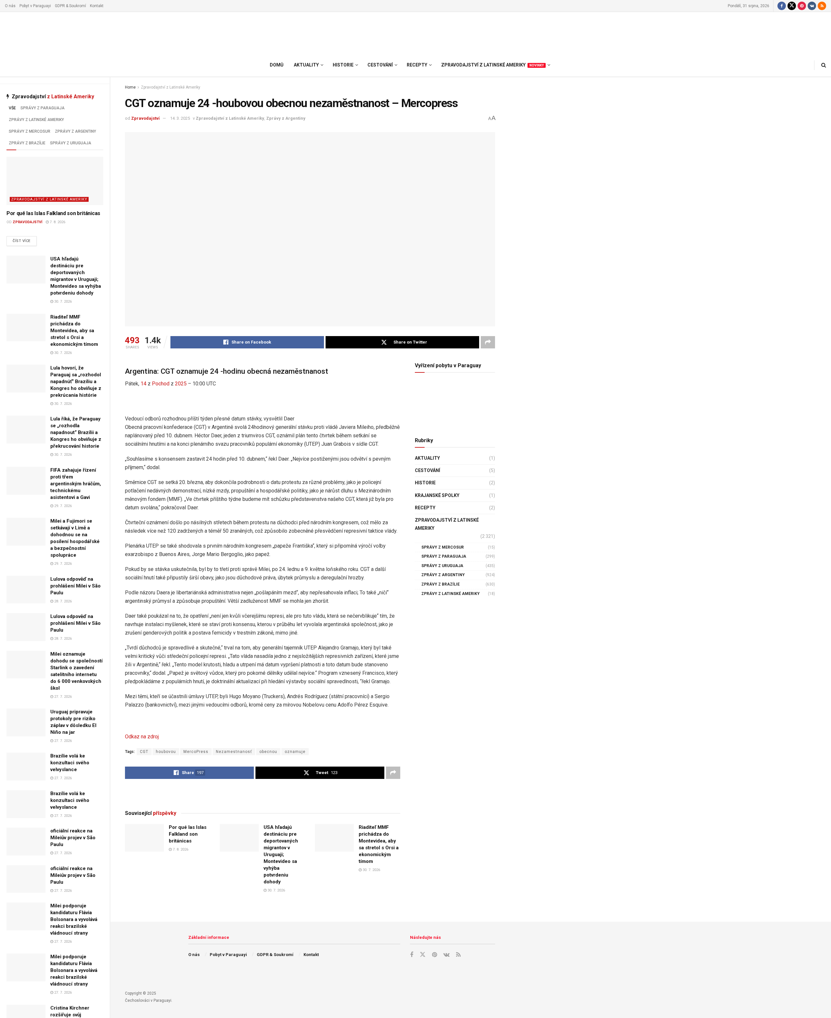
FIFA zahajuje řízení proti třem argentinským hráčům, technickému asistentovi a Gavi (75, 483)
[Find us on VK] (812, 6)
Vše (12, 108)
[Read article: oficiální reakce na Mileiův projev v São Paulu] (25, 841)
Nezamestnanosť (234, 751)
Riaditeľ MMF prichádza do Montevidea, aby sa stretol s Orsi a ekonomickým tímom (74, 330)
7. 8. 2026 (57, 222)
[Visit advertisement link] (262, 793)
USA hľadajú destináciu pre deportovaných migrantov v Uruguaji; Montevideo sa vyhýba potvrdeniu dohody (281, 854)
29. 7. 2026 (62, 506)
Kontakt (97, 6)
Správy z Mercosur (29, 131)
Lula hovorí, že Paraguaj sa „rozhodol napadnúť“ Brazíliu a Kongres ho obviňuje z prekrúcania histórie (75, 381)
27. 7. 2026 (62, 697)
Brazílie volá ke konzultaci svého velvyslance (69, 762)
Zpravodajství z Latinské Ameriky (49, 199)
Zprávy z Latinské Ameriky (36, 119)
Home (130, 87)
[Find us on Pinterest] (802, 6)
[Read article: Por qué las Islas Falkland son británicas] (54, 181)
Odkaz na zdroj (142, 736)
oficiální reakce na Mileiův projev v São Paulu (72, 837)
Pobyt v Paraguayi (35, 6)
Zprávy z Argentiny (75, 131)
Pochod (160, 384)
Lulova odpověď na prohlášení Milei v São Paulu (75, 586)
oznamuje (295, 751)
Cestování (427, 470)
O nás (10, 6)
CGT (144, 751)
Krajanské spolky (437, 495)
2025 (181, 384)
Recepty (425, 507)
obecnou (268, 751)
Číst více (25, 240)
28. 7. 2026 (62, 601)
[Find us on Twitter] (792, 6)
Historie (425, 482)
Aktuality (427, 458)
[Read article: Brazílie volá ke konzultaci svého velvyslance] (25, 767)
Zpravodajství (27, 222)
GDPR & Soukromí (70, 6)
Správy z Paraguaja (42, 108)
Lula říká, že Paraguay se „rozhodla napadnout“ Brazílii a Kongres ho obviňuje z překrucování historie (75, 432)
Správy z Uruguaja (70, 143)
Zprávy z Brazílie (27, 143)
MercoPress (195, 751)
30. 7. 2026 (62, 301)
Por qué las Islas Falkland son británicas (53, 213)
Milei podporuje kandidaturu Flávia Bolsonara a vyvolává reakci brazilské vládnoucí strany (73, 919)
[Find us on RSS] (822, 6)
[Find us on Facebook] (781, 6)
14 (143, 384)
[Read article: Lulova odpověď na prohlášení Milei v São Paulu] (25, 590)
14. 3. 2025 (180, 118)
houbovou (166, 751)
